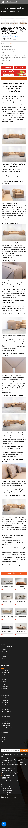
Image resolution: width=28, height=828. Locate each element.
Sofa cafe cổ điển (6, 709)
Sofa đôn (4, 649)
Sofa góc (4, 660)
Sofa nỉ (3, 658)
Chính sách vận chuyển (6, 786)
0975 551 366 (9, 770)
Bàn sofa (4, 735)
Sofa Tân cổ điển (5, 672)
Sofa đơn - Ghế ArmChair (7, 646)
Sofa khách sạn (5, 695)
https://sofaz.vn (11, 775)
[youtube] (14, 780)
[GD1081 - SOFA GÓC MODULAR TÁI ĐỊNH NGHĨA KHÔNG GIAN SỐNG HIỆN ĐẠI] (7, 626)
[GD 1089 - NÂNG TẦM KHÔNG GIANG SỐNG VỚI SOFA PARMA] (7, 581)
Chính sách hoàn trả (6, 784)
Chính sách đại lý (5, 794)
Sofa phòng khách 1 (14, 11)
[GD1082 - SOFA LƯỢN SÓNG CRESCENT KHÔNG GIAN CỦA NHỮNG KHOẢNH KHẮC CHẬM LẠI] (21, 611)
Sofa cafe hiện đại (6, 707)
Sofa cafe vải (5, 702)
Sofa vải (4, 656)
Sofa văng (4, 663)
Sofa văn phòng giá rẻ (7, 716)
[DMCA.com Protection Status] (7, 777)
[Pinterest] (10, 780)
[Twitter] (6, 780)
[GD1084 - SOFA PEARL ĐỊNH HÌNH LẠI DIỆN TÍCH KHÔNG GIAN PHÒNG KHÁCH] (21, 596)
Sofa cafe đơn (5, 700)
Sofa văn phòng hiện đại (7, 723)
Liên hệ (2, 796)
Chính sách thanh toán (6, 788)
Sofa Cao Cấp (5, 677)
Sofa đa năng (5, 686)
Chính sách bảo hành (6, 790)
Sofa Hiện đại (5, 670)
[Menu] (26, 2)
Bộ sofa (3, 644)
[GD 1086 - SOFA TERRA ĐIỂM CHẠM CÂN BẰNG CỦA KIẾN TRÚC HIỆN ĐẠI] (21, 581)
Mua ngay (8, 67)
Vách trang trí (5, 732)
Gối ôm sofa (4, 737)
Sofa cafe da (5, 704)
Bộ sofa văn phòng (6, 725)
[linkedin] (17, 780)
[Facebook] (2, 780)
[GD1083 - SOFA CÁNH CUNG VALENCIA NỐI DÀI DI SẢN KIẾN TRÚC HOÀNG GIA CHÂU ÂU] (7, 611)
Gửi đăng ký (24, 750)
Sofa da (4, 653)
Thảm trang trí (5, 741)
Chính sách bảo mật (6, 792)
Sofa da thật (4, 651)
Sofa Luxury (4, 679)
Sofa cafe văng (5, 697)
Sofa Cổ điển (5, 674)
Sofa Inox (4, 681)
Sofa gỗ (3, 684)
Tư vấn (22, 67)
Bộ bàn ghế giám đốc (7, 721)
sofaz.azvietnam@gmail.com (13, 773)
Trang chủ (4, 11)
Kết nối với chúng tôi (8, 798)
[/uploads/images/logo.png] (9, 2)
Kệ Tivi (3, 739)
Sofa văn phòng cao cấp (7, 718)
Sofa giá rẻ (4, 688)
